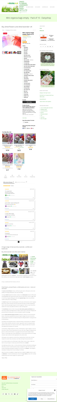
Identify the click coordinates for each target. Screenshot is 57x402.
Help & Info (4, 387)
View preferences (51, 398)
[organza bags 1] (6, 52)
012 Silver (26, 53)
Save (6, 33)
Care (41, 115)
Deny (42, 398)
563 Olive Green (27, 55)
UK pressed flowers (44, 110)
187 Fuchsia (26, 78)
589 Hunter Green (27, 56)
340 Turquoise (27, 86)
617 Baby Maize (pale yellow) (29, 64)
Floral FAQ (42, 117)
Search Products (5, 177)
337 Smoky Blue (27, 84)
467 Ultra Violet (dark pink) (29, 66)
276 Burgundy (26, 61)
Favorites (25, 176)
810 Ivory (25, 50)
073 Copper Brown (27, 70)
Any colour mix (27, 89)
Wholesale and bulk (44, 114)
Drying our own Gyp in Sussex (45, 92)
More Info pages (44, 118)
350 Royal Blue (27, 88)
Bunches (42, 112)
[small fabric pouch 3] (15, 52)
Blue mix (25, 91)
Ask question (29, 36)
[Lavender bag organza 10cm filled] (30, 138)
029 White (26, 47)
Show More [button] (24, 117)
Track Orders (19, 176)
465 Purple (26, 49)
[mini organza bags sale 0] (3, 52)
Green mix (26, 92)
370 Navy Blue (26, 69)
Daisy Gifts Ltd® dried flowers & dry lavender (10, 383)
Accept (32, 398)
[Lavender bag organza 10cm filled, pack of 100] (19, 138)
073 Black (26, 81)
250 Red (25, 58)
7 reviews (24, 36)
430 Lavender (28, 59)
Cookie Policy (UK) (5, 389)
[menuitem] (33, 30)
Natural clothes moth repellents (45, 101)
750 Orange (28, 74)
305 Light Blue (27, 72)
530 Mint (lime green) (28, 80)
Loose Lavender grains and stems (47, 107)
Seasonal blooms (43, 99)
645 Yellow (26, 77)
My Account (12, 176)
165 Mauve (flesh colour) (29, 75)
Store (3, 30)
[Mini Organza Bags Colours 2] (10, 52)
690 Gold (25, 52)
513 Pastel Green (27, 67)
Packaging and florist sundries (11, 30)
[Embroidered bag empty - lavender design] (19, 158)
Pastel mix (26, 94)
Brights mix (26, 95)
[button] (54, 390)
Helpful (7, 197)
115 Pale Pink (26, 63)
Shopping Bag (32, 176)
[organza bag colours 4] (19, 52)
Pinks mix (26, 97)
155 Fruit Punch (27, 83)
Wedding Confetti (44, 109)
